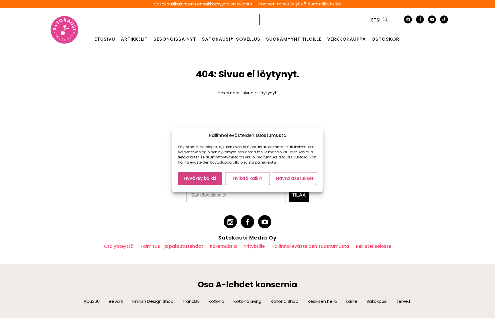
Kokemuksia (223, 246)
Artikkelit (134, 39)
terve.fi (403, 301)
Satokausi (376, 301)
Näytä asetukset (295, 178)
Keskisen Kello (322, 301)
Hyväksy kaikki (200, 178)
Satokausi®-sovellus (231, 39)
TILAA (299, 195)
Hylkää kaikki (247, 178)
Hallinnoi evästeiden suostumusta (310, 246)
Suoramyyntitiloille (293, 39)
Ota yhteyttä (118, 246)
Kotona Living (247, 301)
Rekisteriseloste (373, 246)
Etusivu (105, 39)
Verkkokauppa (346, 39)
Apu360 (92, 301)
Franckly (191, 301)
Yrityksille (254, 246)
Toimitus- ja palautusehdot (171, 246)
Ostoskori (386, 39)
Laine (351, 301)
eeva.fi (116, 301)
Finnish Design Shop (153, 301)
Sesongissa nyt (175, 39)
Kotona (216, 301)
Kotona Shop (284, 301)
